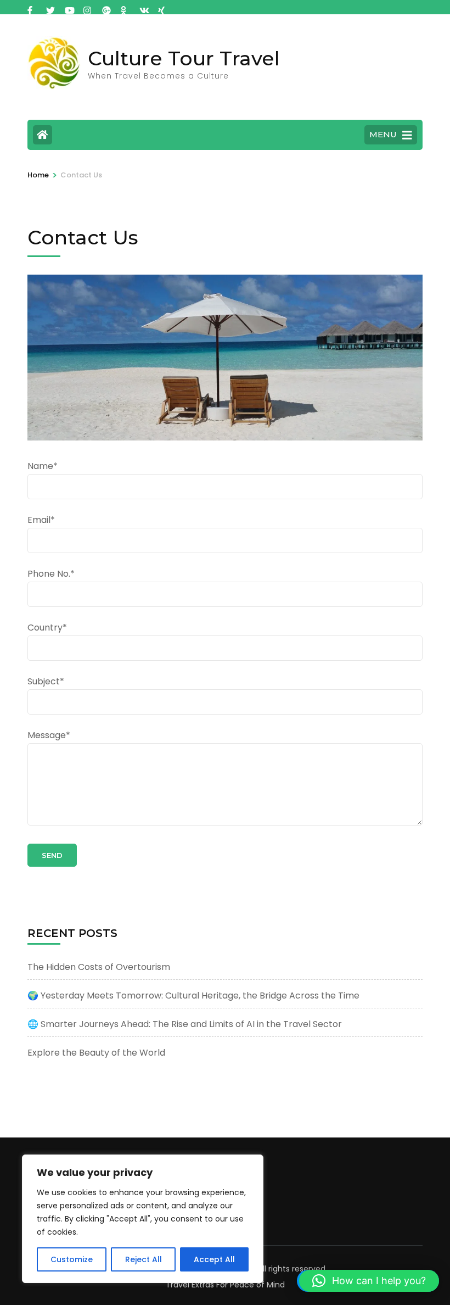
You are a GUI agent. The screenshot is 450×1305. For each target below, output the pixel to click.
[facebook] (31, 7)
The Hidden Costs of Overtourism (98, 967)
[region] (142, 1219)
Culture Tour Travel (184, 58)
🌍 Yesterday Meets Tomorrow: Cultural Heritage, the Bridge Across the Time (193, 995)
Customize (71, 1259)
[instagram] (87, 7)
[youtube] (68, 7)
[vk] (143, 7)
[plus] (106, 7)
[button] (369, 1281)
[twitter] (50, 7)
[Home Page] (42, 134)
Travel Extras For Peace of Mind (225, 1284)
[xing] (162, 7)
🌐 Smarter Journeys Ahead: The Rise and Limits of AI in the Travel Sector (184, 1024)
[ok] (124, 7)
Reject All (143, 1259)
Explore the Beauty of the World (96, 1052)
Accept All (214, 1259)
